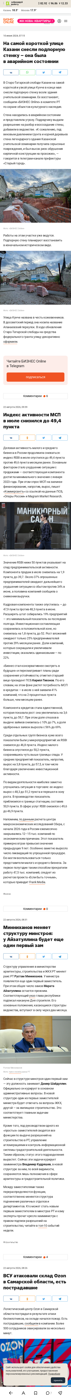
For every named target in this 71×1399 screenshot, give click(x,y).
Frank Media (37, 882)
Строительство (10, 1242)
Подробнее (54, 1373)
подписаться (35, 377)
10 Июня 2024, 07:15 (14, 35)
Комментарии (35, 396)
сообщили (31, 1323)
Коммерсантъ (14, 491)
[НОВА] (35, 21)
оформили (10, 341)
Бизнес (7, 894)
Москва (25, 10)
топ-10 (42, 1225)
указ (32, 995)
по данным (26, 819)
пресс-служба (15, 1072)
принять (58, 1380)
